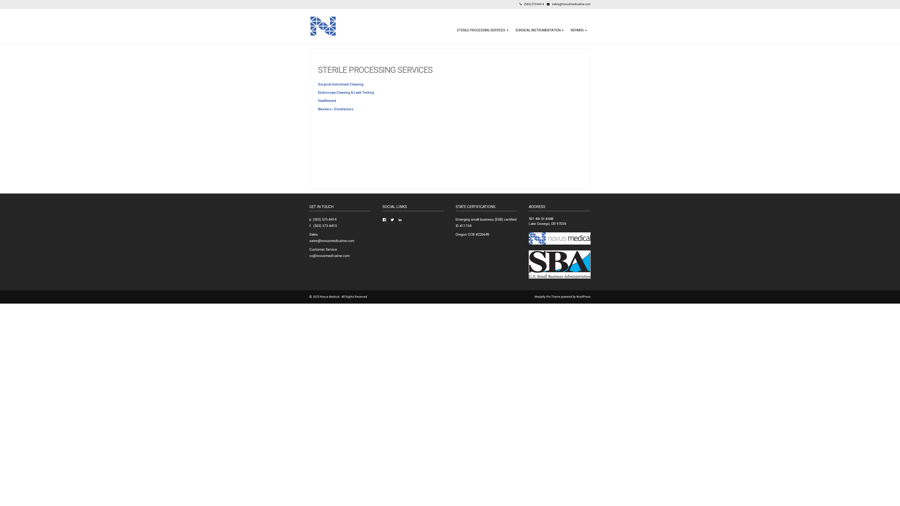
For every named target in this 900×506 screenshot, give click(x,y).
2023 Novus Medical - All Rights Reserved (340, 296)
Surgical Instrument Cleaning (341, 84)
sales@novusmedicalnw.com (571, 4)
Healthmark (327, 101)
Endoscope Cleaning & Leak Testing (346, 92)
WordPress (583, 296)
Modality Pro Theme (547, 296)
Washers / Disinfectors (336, 109)
